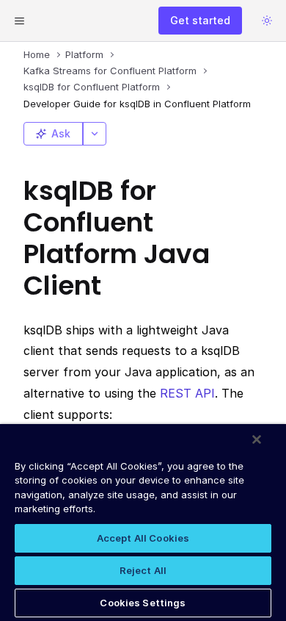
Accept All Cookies (143, 538)
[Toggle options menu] (95, 134)
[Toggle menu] (19, 20)
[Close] (256, 439)
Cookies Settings (143, 603)
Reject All (143, 570)
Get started (200, 20)
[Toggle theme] (267, 20)
